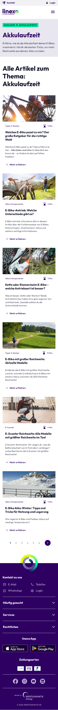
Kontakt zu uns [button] (12, 577)
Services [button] (8, 615)
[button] (9, 2)
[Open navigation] (52, 12)
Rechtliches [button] (10, 627)
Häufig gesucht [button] (13, 603)
